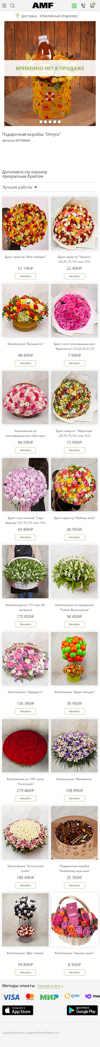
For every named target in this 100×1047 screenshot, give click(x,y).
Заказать (25, 276)
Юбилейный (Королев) (58, 16)
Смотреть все (49, 985)
